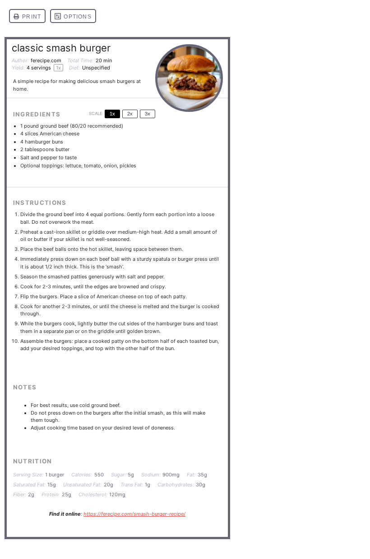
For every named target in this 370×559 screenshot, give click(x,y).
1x (112, 113)
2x (130, 113)
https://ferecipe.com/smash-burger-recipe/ (134, 514)
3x (147, 113)
